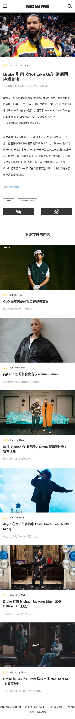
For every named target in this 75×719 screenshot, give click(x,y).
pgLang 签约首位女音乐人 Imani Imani (31, 374)
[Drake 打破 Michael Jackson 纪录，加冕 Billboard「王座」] (37, 567)
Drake (8, 200)
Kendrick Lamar (27, 200)
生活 (5, 65)
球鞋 (5, 672)
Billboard (14, 186)
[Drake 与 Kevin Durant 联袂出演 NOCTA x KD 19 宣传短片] (37, 644)
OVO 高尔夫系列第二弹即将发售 (25, 301)
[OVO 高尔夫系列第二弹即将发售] (37, 267)
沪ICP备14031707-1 (35, 706)
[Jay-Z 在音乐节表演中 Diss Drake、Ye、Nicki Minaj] (37, 490)
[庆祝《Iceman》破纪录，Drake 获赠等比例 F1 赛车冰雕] (37, 412)
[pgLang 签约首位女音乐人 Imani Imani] (37, 340)
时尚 (5, 294)
